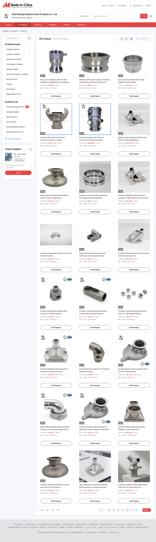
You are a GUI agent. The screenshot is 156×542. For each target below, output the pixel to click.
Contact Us (81, 25)
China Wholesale (68, 524)
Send (18, 173)
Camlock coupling (13, 54)
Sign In (104, 5)
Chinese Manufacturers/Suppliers (49, 524)
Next (145, 510)
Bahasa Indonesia (142, 527)
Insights (139, 524)
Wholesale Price (81, 524)
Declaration (103, 532)
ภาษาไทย (114, 527)
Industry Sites (93, 524)
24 (47, 510)
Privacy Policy (114, 532)
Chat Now (20, 160)
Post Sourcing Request (151, 16)
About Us (38, 25)
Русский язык (52, 527)
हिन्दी (107, 527)
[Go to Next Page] (148, 39)
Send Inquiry (56, 96)
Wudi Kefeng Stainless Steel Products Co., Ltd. (34, 14)
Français (42, 527)
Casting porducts (12, 49)
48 (58, 510)
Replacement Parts (13, 94)
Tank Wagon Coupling (14, 64)
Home (8, 25)
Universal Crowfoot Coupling (17, 74)
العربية (87, 527)
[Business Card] (31, 149)
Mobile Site (130, 524)
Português (33, 527)
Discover (66, 25)
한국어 (94, 527)
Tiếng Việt (130, 527)
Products (23, 25)
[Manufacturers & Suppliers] (18, 5)
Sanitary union (11, 79)
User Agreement (91, 532)
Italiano (62, 527)
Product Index (120, 524)
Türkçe (122, 527)
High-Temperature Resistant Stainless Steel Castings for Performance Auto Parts (93, 487)
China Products (30, 524)
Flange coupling (12, 69)
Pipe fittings (10, 89)
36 (53, 510)
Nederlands (79, 527)
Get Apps (139, 5)
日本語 (101, 527)
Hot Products (18, 524)
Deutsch (70, 527)
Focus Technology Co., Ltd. (62, 532)
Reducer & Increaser (13, 59)
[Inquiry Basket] (131, 5)
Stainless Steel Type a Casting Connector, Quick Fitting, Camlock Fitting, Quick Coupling (94, 82)
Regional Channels (107, 524)
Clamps (9, 84)
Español (25, 527)
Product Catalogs (14, 139)
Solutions (52, 25)
